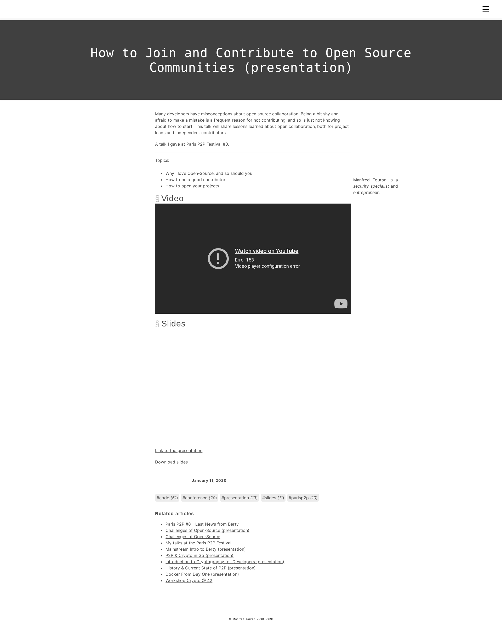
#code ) (167, 497)
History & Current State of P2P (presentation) (211, 567)
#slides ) (273, 497)
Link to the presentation (178, 450)
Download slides (171, 462)
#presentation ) (239, 497)
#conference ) (199, 497)
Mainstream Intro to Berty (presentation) (206, 549)
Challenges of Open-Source (193, 536)
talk (163, 144)
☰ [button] (485, 9)
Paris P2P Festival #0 (207, 144)
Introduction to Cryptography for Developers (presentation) (225, 561)
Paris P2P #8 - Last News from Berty (202, 524)
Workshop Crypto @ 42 (189, 580)
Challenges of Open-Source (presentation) (207, 530)
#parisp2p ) (303, 497)
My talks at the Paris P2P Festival (198, 542)
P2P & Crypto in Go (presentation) (199, 555)
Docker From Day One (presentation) (202, 574)
